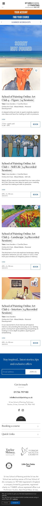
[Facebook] (19, 410)
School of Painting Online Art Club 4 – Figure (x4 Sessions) (18, 98)
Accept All (15, 502)
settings (15, 499)
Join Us (32, 372)
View (3, 338)
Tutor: (4, 317)
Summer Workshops (21, 22)
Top (21, 419)
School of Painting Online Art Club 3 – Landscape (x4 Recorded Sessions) (20, 237)
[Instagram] (23, 410)
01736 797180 (21, 392)
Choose (6, 502)
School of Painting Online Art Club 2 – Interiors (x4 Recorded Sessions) (19, 309)
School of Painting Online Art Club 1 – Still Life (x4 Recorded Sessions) (19, 166)
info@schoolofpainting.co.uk (21, 397)
